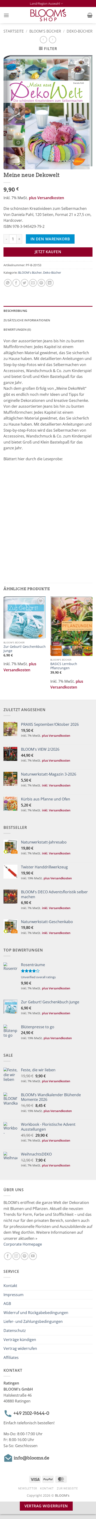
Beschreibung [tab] (15, 311)
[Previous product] (52, 39)
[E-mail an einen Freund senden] (33, 283)
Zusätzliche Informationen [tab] (26, 320)
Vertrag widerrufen (20, 1348)
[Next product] (43, 39)
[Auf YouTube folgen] (33, 1256)
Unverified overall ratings (38, 977)
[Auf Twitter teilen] (24, 283)
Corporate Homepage (22, 1244)
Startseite (13, 31)
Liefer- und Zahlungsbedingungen (33, 1321)
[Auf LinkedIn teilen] (50, 283)
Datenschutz (14, 1330)
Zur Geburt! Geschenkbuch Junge (24, 649)
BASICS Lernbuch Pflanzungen (63, 666)
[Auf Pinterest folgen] (24, 1256)
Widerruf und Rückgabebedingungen (35, 1312)
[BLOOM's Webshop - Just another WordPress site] (48, 15)
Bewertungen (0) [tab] (17, 329)
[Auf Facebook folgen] (8, 1256)
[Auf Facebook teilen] (16, 283)
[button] (6, 15)
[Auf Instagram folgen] (16, 1256)
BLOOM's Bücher (45, 31)
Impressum (13, 1294)
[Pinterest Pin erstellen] (41, 283)
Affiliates (11, 1357)
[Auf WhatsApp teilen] (8, 283)
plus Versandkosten (46, 197)
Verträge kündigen (19, 1339)
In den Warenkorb (50, 239)
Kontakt (10, 1285)
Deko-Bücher (80, 31)
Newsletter (27, 1488)
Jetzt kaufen (48, 251)
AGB (7, 1303)
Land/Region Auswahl (45, 3)
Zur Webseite (67, 1488)
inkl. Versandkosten (56, 785)
